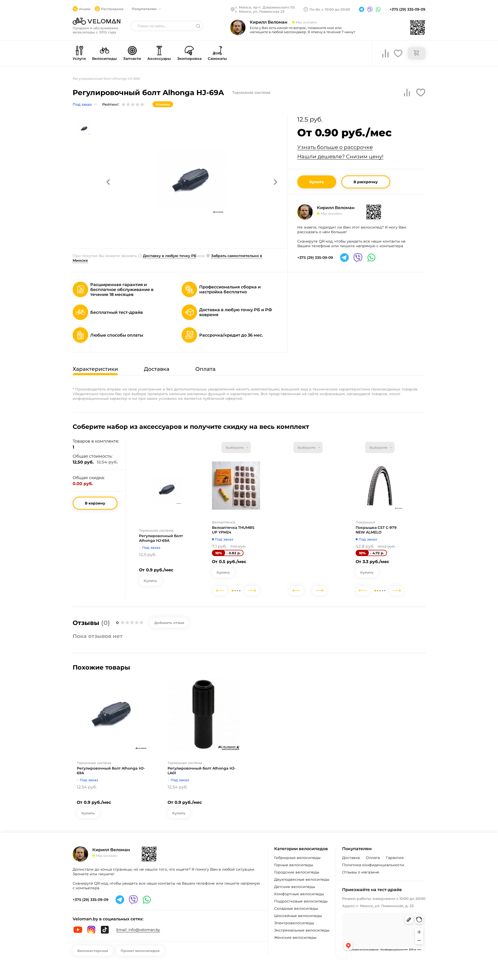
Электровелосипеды (294, 923)
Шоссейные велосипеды (298, 915)
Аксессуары (159, 58)
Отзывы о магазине (360, 872)
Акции (85, 9)
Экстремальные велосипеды (301, 930)
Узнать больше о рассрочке (335, 147)
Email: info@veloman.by (138, 929)
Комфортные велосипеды (299, 894)
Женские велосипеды (295, 937)
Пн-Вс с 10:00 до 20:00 (329, 9)
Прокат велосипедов (140, 951)
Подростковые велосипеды (301, 901)
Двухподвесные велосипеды (301, 879)
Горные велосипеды (293, 865)
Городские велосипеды (296, 872)
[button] (108, 181)
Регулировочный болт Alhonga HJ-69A (161, 538)
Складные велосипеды (296, 908)
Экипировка (189, 58)
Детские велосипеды (294, 886)
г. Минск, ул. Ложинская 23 (260, 11)
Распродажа (112, 9)
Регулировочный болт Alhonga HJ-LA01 (202, 770)
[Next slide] (252, 590)
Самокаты (217, 58)
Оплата (373, 857)
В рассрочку (366, 182)
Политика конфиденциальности (373, 865)
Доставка (351, 857)
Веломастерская (92, 951)
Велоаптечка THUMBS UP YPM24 (233, 530)
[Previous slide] (220, 590)
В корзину (95, 503)
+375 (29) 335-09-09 (407, 9)
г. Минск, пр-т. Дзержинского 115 (265, 7)
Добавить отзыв (169, 623)
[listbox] (236, 447)
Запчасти (132, 58)
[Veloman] (96, 21)
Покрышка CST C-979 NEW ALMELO (376, 530)
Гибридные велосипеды (297, 857)
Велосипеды (104, 58)
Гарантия (395, 857)
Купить (316, 182)
